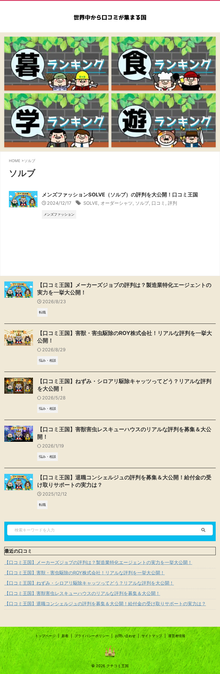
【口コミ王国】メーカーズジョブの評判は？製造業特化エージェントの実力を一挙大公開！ (98, 562)
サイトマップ (152, 636)
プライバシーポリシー (91, 636)
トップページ (45, 636)
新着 (65, 636)
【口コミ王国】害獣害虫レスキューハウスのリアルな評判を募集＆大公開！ (82, 593)
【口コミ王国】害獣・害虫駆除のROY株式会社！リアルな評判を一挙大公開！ (84, 573)
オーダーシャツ (117, 203)
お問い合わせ (125, 636)
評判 (172, 203)
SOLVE (90, 203)
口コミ (158, 203)
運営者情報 (176, 636)
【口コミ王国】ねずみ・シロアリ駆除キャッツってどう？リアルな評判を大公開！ (89, 583)
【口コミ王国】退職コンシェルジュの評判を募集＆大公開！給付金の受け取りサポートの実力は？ (105, 603)
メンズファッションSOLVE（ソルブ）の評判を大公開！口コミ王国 (120, 195)
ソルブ (142, 203)
